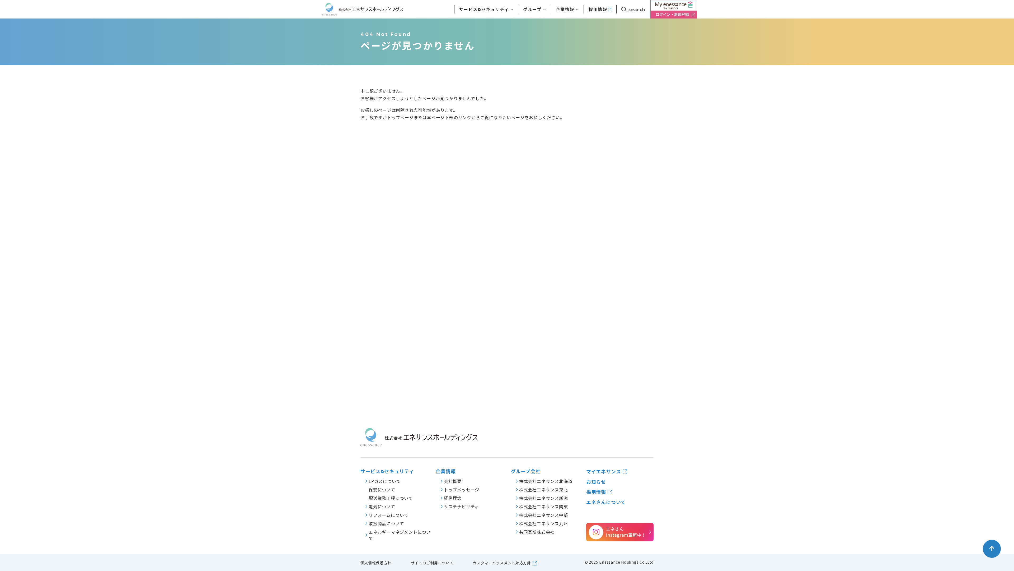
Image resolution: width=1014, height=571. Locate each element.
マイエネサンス (603, 471)
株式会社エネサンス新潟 (543, 498)
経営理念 (453, 498)
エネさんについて (606, 502)
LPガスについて (385, 481)
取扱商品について (386, 523)
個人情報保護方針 (376, 562)
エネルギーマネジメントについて (400, 535)
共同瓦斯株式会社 (537, 532)
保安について (382, 489)
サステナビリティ (461, 506)
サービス (484, 9)
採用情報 (598, 9)
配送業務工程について (391, 498)
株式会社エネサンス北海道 (545, 481)
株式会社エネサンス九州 (543, 523)
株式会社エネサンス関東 (543, 506)
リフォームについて (389, 515)
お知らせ (596, 481)
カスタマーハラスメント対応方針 (502, 562)
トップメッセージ (461, 489)
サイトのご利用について (432, 562)
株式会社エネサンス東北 (543, 489)
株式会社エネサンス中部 (543, 515)
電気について (382, 506)
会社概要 (453, 481)
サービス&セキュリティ (387, 471)
